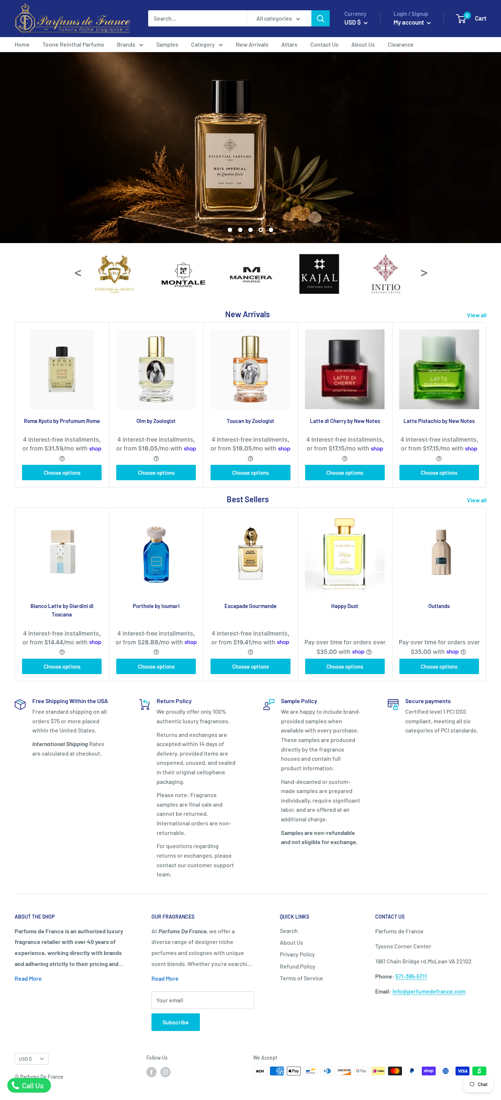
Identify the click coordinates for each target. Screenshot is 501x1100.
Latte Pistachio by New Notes (439, 420)
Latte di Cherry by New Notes (345, 420)
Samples (167, 44)
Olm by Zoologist (156, 420)
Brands (126, 44)
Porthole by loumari (156, 606)
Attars (289, 44)
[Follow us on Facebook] (151, 1072)
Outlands (439, 606)
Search (289, 930)
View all (477, 314)
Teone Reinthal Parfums (73, 44)
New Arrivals (252, 44)
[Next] (486, 404)
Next (424, 271)
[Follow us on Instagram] (165, 1072)
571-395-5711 (411, 976)
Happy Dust (344, 606)
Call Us (32, 1085)
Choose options (62, 472)
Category (203, 44)
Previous (77, 271)
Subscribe (175, 1021)
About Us (363, 44)
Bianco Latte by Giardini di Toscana (62, 610)
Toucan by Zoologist (250, 420)
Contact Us (324, 44)
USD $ (25, 1059)
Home (22, 44)
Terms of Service (301, 977)
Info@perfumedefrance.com (428, 991)
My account (409, 22)
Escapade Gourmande (250, 606)
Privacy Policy (297, 954)
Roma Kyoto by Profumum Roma (62, 420)
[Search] (320, 18)
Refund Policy (297, 966)
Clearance (401, 44)
